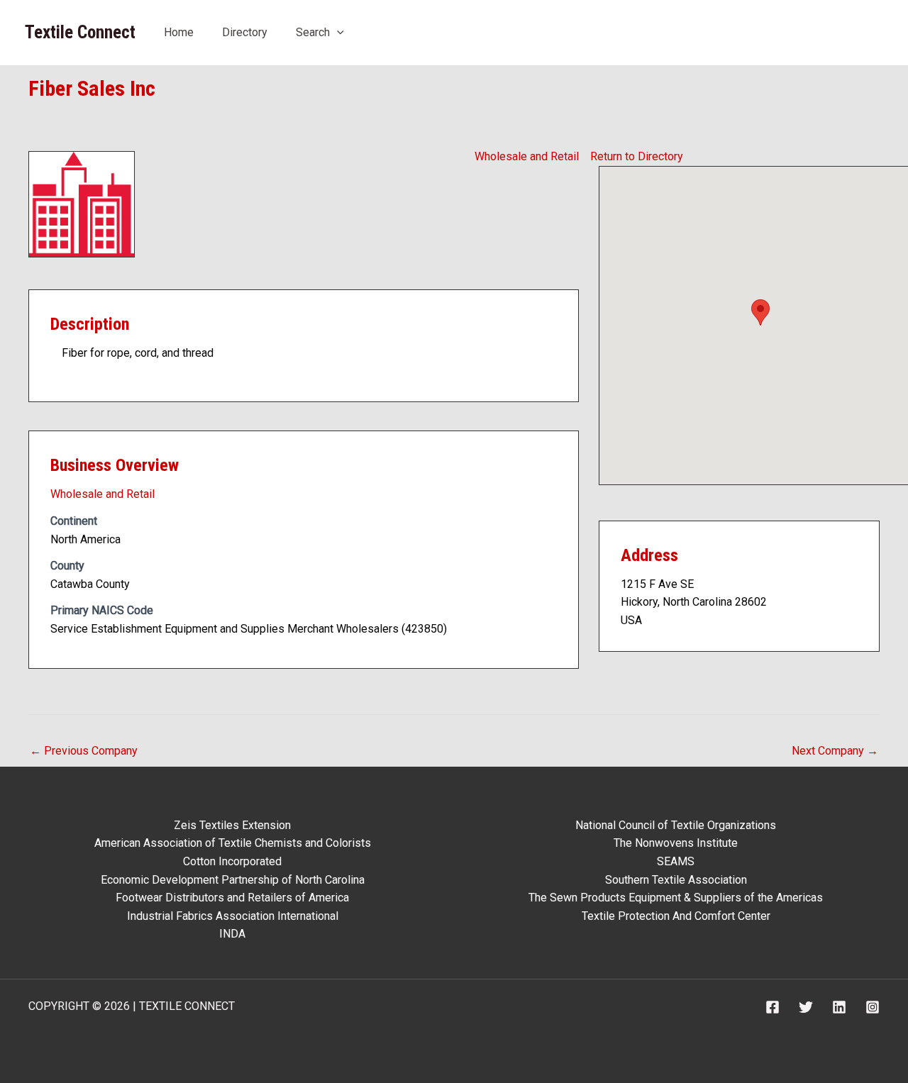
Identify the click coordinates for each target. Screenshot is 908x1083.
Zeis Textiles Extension (232, 825)
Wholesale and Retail (527, 156)
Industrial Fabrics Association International (232, 916)
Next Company (835, 750)
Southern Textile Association (676, 880)
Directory (244, 32)
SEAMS (675, 861)
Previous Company (84, 750)
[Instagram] (872, 1007)
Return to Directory (636, 156)
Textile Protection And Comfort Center (676, 916)
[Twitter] (806, 1007)
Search (313, 32)
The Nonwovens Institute (676, 843)
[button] (337, 32)
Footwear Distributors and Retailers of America (232, 897)
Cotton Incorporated (232, 861)
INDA (232, 933)
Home (179, 32)
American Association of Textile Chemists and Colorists (232, 843)
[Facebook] (772, 1007)
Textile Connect (80, 32)
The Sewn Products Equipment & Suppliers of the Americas (675, 897)
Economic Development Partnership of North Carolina (233, 880)
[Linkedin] (839, 1007)
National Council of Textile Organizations (675, 825)
